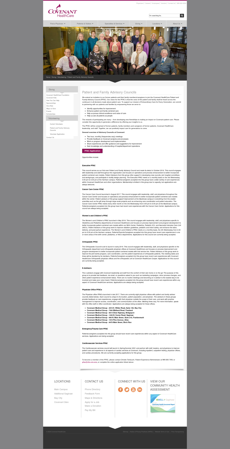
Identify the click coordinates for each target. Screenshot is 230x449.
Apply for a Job (92, 402)
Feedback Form (92, 393)
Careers (147, 3)
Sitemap (125, 432)
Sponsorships (51, 103)
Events (48, 111)
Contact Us (171, 3)
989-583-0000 (181, 3)
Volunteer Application (57, 134)
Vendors (163, 3)
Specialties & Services (113, 23)
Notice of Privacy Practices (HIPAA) (141, 432)
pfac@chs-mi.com (89, 362)
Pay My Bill (90, 410)
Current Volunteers (56, 124)
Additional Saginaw (63, 393)
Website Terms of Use (162, 432)
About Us (176, 23)
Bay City (58, 397)
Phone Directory (92, 389)
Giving (137, 23)
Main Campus (61, 389)
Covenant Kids (51, 97)
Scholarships (50, 114)
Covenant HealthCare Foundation (57, 95)
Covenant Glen (61, 402)
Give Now (49, 106)
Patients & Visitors (84, 23)
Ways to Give (51, 108)
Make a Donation (93, 405)
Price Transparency (177, 432)
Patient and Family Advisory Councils (60, 129)
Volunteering (62, 77)
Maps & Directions (93, 397)
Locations (156, 23)
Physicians (139, 3)
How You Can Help (52, 100)
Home (48, 77)
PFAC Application (92, 151)
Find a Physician (56, 23)
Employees (155, 3)
